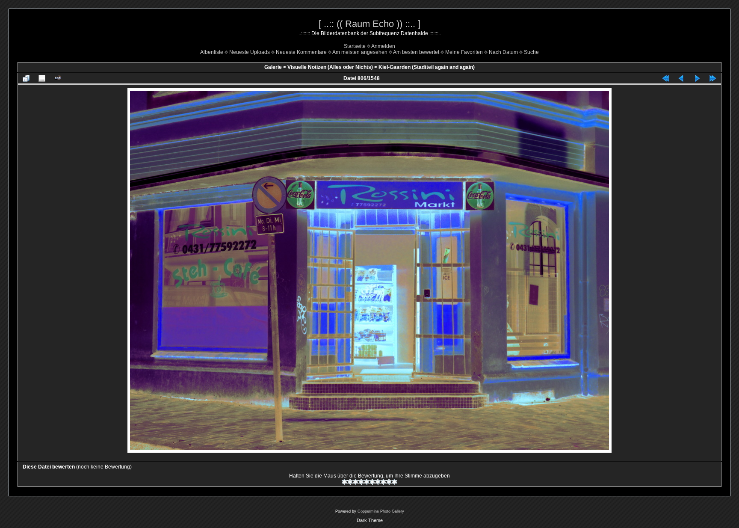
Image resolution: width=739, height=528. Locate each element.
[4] (361, 482)
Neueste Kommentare (301, 52)
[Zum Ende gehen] (713, 78)
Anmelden (383, 46)
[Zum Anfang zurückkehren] (665, 78)
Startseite (355, 46)
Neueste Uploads (249, 52)
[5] (367, 482)
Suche (531, 52)
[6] (372, 482)
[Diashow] (57, 78)
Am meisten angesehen (359, 52)
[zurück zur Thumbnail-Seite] (26, 78)
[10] (394, 482)
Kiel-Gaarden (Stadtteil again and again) (426, 67)
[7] (378, 482)
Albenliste (211, 52)
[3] (355, 482)
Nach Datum (503, 52)
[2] (350, 482)
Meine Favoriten (464, 52)
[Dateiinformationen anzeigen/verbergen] (42, 78)
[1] (344, 482)
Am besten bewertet (416, 52)
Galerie (273, 67)
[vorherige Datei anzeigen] (681, 78)
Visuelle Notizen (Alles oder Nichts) (330, 67)
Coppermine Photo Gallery (381, 511)
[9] (389, 482)
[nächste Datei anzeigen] (697, 78)
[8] (383, 482)
